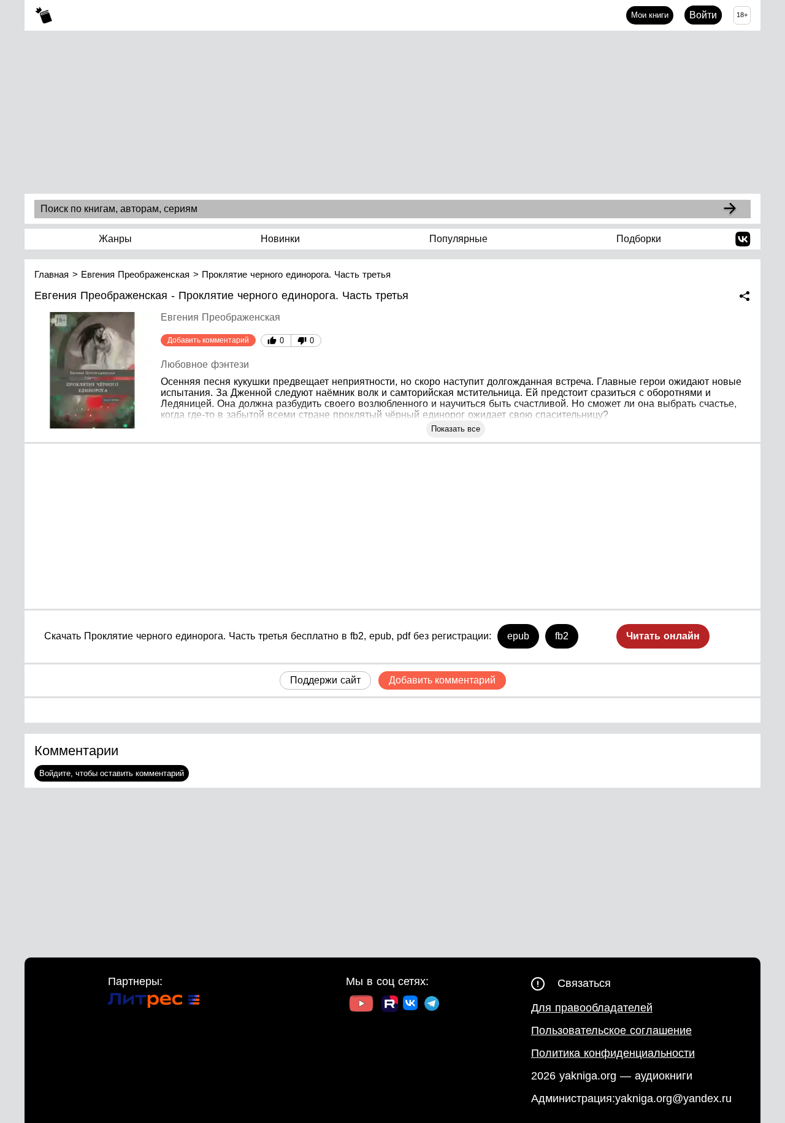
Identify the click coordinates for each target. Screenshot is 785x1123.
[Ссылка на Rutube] (389, 1005)
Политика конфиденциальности (613, 1053)
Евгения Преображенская (220, 317)
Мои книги (649, 15)
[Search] (730, 209)
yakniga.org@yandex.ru (673, 1098)
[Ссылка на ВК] (411, 1005)
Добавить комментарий (208, 340)
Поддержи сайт (325, 680)
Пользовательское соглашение (611, 1030)
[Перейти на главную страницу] (43, 15)
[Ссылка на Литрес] (154, 1002)
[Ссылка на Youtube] (361, 1005)
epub (518, 636)
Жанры (115, 239)
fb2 (562, 636)
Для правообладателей (592, 1008)
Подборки (638, 239)
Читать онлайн (663, 636)
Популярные (458, 239)
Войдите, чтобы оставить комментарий (111, 773)
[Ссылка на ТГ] (431, 1005)
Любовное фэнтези (205, 364)
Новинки (280, 239)
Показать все (455, 428)
